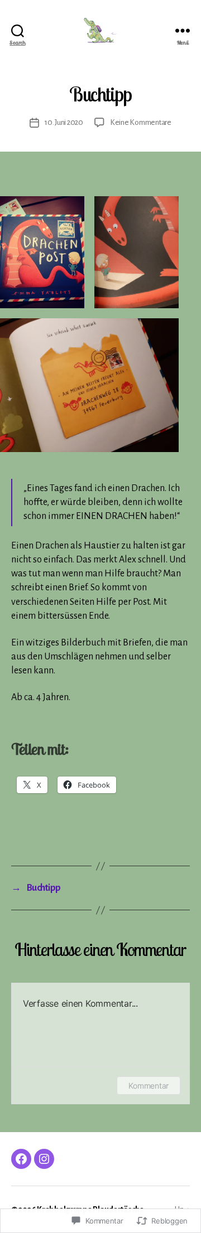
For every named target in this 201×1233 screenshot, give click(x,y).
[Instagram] (44, 1159)
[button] (42, 252)
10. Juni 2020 (64, 122)
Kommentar (148, 1085)
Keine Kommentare (140, 122)
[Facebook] (21, 1159)
